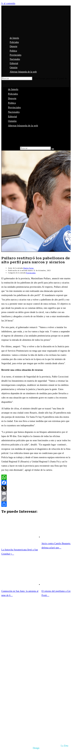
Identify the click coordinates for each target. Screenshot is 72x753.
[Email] (36, 493)
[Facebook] (36, 482)
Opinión (12, 121)
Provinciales (14, 107)
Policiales (13, 93)
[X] (36, 488)
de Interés (13, 89)
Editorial (12, 116)
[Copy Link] (36, 498)
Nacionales (14, 112)
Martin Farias (28, 268)
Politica (12, 103)
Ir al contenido (8, 3)
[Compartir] (36, 504)
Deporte (12, 98)
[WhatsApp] (36, 477)
